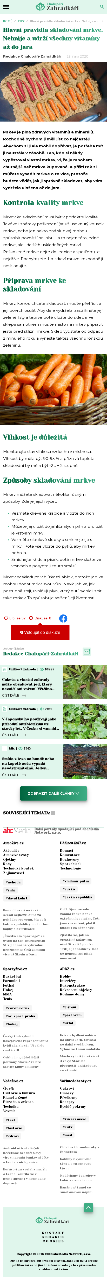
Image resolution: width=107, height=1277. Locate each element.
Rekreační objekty (76, 990)
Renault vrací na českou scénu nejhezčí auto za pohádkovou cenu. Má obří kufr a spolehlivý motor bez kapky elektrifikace (26, 919)
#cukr (68, 1127)
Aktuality (11, 850)
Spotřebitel (70, 864)
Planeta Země (15, 1097)
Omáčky (66, 1093)
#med (67, 1135)
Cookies (54, 1241)
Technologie (70, 868)
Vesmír (9, 1111)
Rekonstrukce (72, 985)
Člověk (8, 1088)
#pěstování (72, 1015)
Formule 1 (11, 981)
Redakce (53, 1237)
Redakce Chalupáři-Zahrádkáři (32, 56)
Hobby (65, 976)
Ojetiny (9, 859)
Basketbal (12, 976)
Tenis (7, 999)
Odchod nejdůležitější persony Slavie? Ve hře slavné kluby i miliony (22, 1062)
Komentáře (70, 855)
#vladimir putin (76, 881)
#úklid (68, 1023)
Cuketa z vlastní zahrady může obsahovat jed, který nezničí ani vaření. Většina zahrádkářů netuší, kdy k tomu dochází (27, 688)
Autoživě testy (16, 855)
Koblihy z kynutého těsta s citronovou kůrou (75, 1163)
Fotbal (8, 985)
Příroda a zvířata (18, 1102)
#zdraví (12, 1136)
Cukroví (67, 1088)
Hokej (8, 990)
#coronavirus (17, 1008)
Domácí (66, 850)
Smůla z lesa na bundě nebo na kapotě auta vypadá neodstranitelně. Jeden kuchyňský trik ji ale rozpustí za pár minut (29, 768)
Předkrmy (68, 1097)
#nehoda (13, 882)
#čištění (69, 1007)
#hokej (12, 1024)
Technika (10, 1106)
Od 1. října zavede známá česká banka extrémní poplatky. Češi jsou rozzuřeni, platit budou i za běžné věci (79, 918)
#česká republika (77, 897)
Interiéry (68, 981)
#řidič (11, 890)
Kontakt (53, 1233)
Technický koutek (18, 868)
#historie (14, 1128)
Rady (7, 864)
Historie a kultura (19, 1093)
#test (11, 1120)
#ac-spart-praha (20, 1016)
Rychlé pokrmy (73, 1106)
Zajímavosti (13, 873)
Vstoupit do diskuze (41, 632)
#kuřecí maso (74, 1119)
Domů (7, 21)
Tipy (21, 21)
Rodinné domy (72, 994)
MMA (7, 994)
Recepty (67, 1102)
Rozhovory (69, 859)
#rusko (69, 889)
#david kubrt (17, 898)
